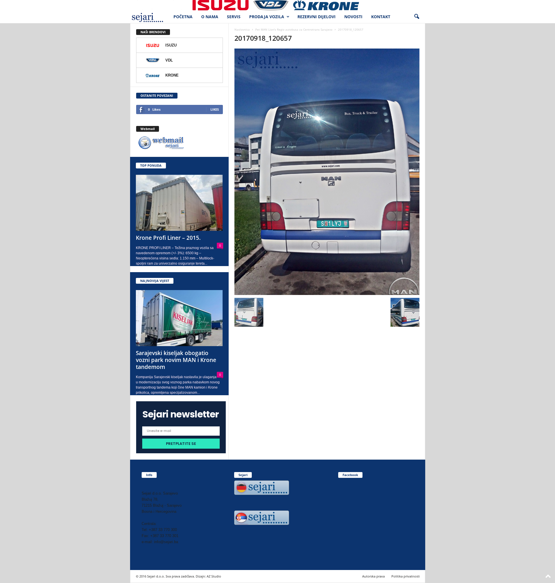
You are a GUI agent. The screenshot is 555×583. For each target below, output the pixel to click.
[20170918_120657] (326, 172)
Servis (233, 16)
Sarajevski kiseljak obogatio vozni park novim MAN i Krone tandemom (176, 360)
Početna (183, 16)
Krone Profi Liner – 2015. (168, 238)
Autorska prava (373, 576)
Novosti (353, 16)
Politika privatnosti (405, 576)
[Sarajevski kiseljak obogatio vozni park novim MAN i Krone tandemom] (179, 318)
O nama (209, 16)
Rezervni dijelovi (316, 16)
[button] (416, 16)
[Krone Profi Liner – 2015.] (179, 203)
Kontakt (380, 16)
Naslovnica (242, 29)
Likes (214, 109)
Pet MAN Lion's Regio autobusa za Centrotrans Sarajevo (293, 29)
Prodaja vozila (266, 16)
